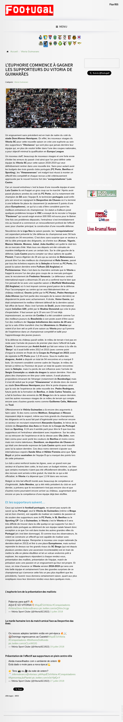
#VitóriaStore (15, 608)
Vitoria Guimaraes (21, 82)
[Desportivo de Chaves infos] (55, 44)
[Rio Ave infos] (74, 38)
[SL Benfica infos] (59, 38)
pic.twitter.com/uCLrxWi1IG (22, 643)
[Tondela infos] (69, 44)
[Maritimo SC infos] (64, 38)
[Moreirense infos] (79, 44)
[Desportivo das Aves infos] (74, 44)
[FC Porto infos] (40, 38)
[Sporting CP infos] (55, 38)
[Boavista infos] (41, 44)
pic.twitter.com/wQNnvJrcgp (54, 608)
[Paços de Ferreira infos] (50, 44)
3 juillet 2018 (56, 611)
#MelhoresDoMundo (37, 640)
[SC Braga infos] (69, 38)
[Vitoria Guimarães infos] (45, 44)
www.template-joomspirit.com (122, 712)
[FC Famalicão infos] (45, 38)
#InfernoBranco (31, 608)
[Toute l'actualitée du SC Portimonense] (65, 44)
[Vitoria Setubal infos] (60, 44)
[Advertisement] (102, 130)
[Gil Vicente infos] (50, 38)
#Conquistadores (61, 605)
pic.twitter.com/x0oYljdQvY (46, 677)
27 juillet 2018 (57, 681)
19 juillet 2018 (57, 646)
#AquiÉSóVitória (43, 605)
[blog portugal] (101, 193)
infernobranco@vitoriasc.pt (26, 674)
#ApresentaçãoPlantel (19, 677)
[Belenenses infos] (79, 38)
